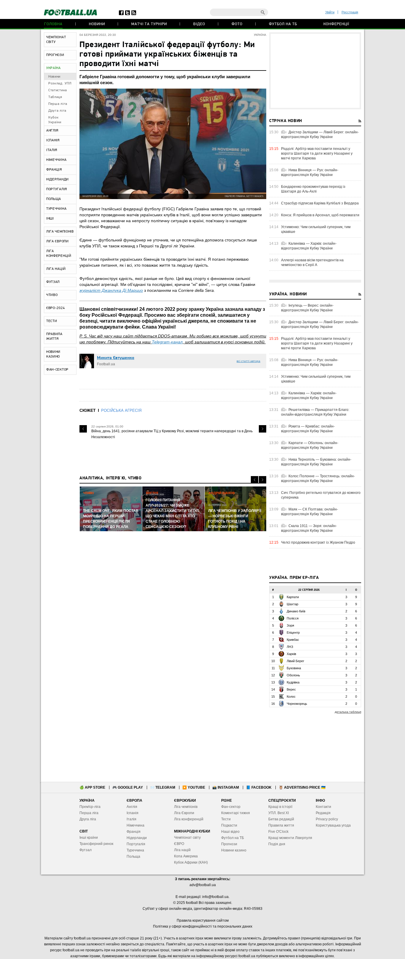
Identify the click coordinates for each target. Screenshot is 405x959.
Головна (53, 24)
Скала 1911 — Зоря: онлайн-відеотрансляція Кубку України (309, 528)
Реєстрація (350, 12)
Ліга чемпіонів (185, 807)
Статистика (57, 90)
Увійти (329, 12)
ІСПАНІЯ (53, 140)
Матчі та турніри (149, 24)
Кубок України (54, 120)
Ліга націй (182, 850)
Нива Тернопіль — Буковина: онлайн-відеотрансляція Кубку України (316, 461)
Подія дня (276, 844)
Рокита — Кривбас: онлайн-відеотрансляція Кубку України (308, 428)
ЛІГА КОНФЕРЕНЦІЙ (58, 253)
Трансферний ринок (96, 844)
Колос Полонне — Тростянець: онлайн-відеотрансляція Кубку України (318, 478)
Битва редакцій (281, 819)
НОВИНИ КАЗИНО (53, 354)
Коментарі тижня (235, 813)
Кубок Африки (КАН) (191, 862)
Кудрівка (293, 682)
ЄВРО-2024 (55, 308)
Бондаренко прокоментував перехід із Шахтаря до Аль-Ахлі (313, 189)
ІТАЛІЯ (51, 150)
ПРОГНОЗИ (55, 55)
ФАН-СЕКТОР (57, 370)
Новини (97, 24)
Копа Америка (186, 856)
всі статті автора (248, 361)
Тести (226, 819)
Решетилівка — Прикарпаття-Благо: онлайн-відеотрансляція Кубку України (315, 412)
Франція (134, 832)
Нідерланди (137, 838)
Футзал (85, 850)
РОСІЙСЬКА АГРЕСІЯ (121, 410)
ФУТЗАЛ (53, 282)
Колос (291, 696)
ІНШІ (50, 218)
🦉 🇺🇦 (302, 787)
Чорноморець (297, 703)
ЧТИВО (52, 295)
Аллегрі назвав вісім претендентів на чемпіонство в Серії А (312, 262)
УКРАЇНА (53, 68)
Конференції (336, 24)
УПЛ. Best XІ (278, 813)
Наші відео (230, 832)
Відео (199, 24)
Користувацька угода (333, 825)
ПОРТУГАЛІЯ (56, 189)
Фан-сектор (230, 807)
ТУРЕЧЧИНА (56, 209)
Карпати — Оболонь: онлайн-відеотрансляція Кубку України (309, 445)
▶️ (193, 787)
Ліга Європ (183, 813)
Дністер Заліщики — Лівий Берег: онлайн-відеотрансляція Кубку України (320, 134)
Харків (291, 654)
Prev (83, 429)
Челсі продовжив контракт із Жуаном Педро (318, 542)
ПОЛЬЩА (53, 199)
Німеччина (135, 825)
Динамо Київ (296, 611)
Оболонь (293, 675)
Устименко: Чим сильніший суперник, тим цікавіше (315, 229)
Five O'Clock (278, 832)
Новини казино (233, 850)
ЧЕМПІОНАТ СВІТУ (56, 40)
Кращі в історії (280, 807)
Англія (132, 807)
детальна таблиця (348, 711)
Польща (133, 856)
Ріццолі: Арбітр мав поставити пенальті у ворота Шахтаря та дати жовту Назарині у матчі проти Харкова (317, 153)
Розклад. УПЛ (59, 83)
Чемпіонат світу (187, 837)
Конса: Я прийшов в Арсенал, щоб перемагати (320, 215)
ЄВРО (179, 844)
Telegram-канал (167, 342)
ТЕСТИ (51, 321)
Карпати (293, 597)
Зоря (290, 625)
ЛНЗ (290, 647)
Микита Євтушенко (115, 358)
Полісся (293, 618)
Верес (291, 689)
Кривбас (293, 639)
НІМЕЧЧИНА (56, 160)
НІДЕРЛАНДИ (57, 179)
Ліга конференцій (188, 819)
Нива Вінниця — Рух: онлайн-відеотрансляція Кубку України (309, 172)
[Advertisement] (315, 71)
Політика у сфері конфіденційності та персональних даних (202, 926)
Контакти (323, 807)
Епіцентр (293, 632)
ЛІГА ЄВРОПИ (57, 241)
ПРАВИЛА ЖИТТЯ (54, 336)
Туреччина (135, 850)
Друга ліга (57, 111)
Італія (131, 819)
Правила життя (281, 825)
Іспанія (132, 813)
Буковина (294, 668)
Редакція (323, 813)
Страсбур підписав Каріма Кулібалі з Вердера (320, 203)
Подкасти (229, 825)
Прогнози (229, 844)
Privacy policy (327, 819)
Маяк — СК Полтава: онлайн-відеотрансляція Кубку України (309, 511)
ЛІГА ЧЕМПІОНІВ (60, 231)
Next (262, 429)
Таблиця (55, 97)
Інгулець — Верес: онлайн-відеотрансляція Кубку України (307, 307)
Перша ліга (57, 104)
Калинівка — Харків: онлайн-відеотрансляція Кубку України (309, 245)
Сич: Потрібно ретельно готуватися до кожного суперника (321, 495)
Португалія (136, 844)
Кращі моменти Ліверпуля (290, 838)
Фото (237, 24)
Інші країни (88, 837)
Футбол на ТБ (283, 24)
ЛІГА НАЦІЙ (56, 269)
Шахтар (292, 604)
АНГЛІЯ (52, 130)
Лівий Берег (295, 661)
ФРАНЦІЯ (54, 170)
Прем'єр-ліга (90, 807)
